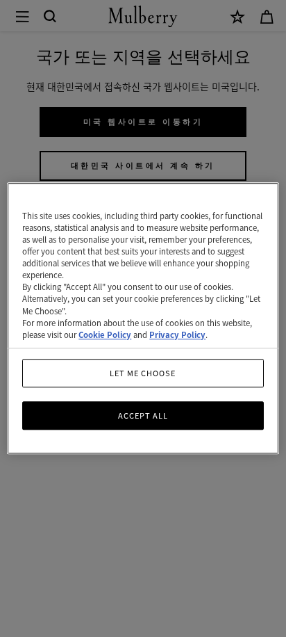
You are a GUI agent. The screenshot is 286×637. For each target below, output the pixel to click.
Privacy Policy (177, 334)
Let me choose (143, 372)
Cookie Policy (104, 334)
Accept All (143, 415)
